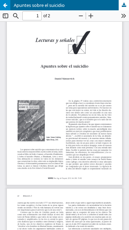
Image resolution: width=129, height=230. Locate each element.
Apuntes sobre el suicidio (39, 5)
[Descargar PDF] (124, 5)
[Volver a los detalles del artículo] (5, 5)
